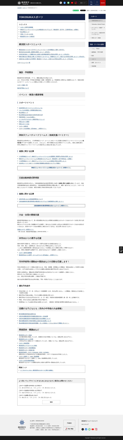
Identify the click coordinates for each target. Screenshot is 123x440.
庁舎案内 (69, 423)
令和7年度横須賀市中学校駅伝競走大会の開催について (34, 318)
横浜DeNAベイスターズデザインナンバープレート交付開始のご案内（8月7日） (42, 49)
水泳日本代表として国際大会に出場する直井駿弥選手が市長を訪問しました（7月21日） (44, 54)
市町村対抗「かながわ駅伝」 (27, 117)
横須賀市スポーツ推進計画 (26, 350)
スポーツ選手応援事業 (26, 27)
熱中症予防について (23, 88)
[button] (91, 3)
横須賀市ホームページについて (90, 421)
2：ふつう (38, 388)
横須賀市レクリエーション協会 (28, 345)
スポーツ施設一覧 (22, 85)
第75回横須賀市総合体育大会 (27, 314)
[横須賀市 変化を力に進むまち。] (29, 3)
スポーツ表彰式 (23, 126)
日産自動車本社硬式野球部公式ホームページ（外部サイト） (51, 205)
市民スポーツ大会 (24, 124)
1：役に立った (24, 397)
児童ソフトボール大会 (26, 34)
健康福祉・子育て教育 (97, 52)
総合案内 (20, 7)
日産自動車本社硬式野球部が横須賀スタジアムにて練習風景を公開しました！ (41, 201)
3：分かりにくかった (49, 392)
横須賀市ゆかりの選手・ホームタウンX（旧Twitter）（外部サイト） (38, 255)
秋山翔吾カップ (24, 32)
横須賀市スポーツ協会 (25, 335)
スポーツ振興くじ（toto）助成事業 (29, 356)
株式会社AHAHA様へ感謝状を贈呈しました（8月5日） (34, 52)
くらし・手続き (96, 48)
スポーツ (25, 7)
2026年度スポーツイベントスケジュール (30, 108)
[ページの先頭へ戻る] (104, 437)
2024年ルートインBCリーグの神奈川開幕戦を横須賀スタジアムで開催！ (40, 163)
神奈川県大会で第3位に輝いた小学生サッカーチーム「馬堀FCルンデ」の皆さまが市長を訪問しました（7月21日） (52, 56)
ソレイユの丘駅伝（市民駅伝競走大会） (30, 110)
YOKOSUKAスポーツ (97, 20)
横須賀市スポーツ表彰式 (27, 36)
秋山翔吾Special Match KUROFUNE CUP (31, 115)
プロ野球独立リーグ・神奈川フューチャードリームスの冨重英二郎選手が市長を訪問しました (46, 156)
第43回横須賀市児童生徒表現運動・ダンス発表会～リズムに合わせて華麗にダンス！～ (44, 323)
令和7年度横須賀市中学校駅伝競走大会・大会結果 (33, 316)
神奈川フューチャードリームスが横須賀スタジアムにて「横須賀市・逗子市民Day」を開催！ (46, 159)
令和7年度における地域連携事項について (31, 199)
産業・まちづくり (96, 62)
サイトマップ (85, 424)
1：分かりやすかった (26, 392)
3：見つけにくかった (49, 388)
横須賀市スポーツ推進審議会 (27, 348)
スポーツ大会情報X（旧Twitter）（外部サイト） (33, 128)
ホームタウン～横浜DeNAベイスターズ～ (98, 33)
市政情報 (94, 66)
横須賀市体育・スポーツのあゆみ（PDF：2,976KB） (34, 352)
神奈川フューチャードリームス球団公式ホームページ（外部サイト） (51, 167)
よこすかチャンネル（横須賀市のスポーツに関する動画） (37, 370)
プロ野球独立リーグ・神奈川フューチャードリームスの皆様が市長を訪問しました (42, 161)
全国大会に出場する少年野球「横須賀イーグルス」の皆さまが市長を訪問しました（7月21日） (46, 59)
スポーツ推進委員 (24, 343)
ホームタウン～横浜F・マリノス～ (98, 28)
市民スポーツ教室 (24, 121)
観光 (93, 55)
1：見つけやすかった (26, 388)
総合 (82, 2)
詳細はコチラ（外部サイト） (25, 229)
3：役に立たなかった (45, 397)
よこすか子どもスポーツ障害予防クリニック (32, 119)
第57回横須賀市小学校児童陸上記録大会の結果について (35, 321)
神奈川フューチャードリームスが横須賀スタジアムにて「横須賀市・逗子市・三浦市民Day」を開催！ (49, 29)
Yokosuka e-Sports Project (98, 24)
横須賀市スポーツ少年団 (26, 339)
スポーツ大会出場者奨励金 (26, 360)
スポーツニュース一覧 (23, 62)
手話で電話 (70, 428)
